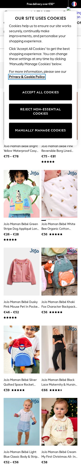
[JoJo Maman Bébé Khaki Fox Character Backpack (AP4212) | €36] (59, 271)
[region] (40, 78)
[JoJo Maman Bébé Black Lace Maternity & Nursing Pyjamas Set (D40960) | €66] (59, 349)
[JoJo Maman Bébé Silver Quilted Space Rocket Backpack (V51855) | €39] (22, 349)
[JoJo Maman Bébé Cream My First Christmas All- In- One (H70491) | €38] (59, 422)
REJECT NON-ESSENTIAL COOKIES (40, 111)
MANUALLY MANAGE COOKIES (40, 130)
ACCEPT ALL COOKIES (40, 92)
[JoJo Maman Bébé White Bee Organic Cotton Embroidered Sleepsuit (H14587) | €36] (59, 194)
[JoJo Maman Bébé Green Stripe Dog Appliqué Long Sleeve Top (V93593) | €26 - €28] (22, 194)
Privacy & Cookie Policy (27, 77)
